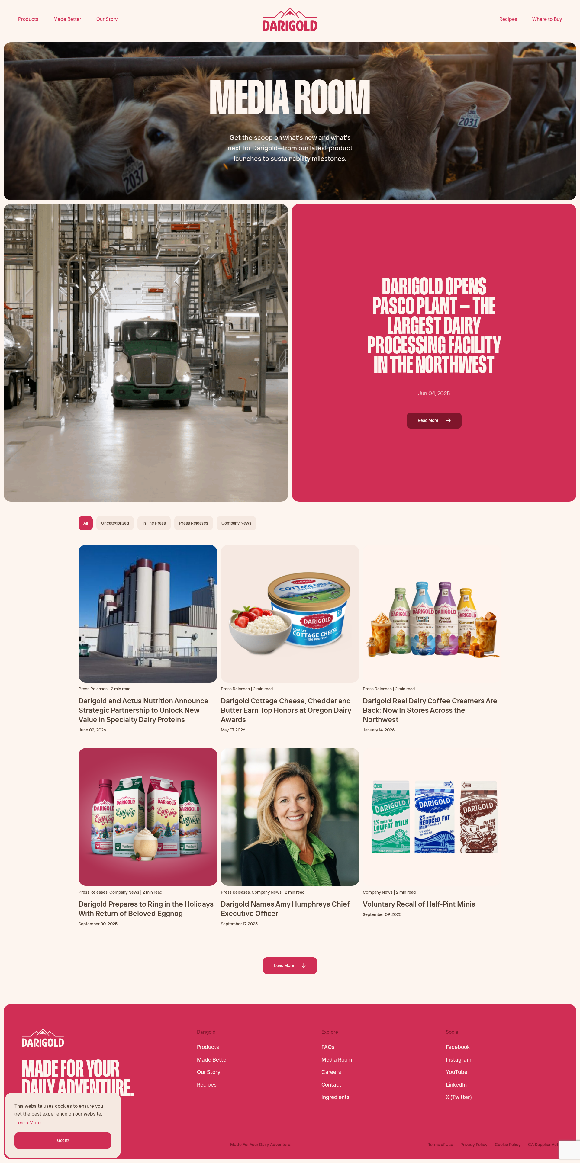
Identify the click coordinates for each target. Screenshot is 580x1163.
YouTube (456, 1072)
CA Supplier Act (543, 1144)
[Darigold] (290, 19)
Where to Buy (547, 19)
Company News (236, 523)
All (85, 523)
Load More (284, 965)
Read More (428, 420)
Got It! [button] (63, 1140)
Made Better (67, 19)
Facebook (458, 1047)
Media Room (336, 1059)
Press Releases (193, 523)
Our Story (107, 19)
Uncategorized (115, 523)
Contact (331, 1084)
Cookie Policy (508, 1144)
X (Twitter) (459, 1097)
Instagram (459, 1059)
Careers (331, 1072)
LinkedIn (456, 1084)
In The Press (154, 523)
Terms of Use (440, 1144)
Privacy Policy (474, 1144)
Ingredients (335, 1097)
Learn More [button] (28, 1123)
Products (28, 19)
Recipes (508, 19)
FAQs (327, 1047)
